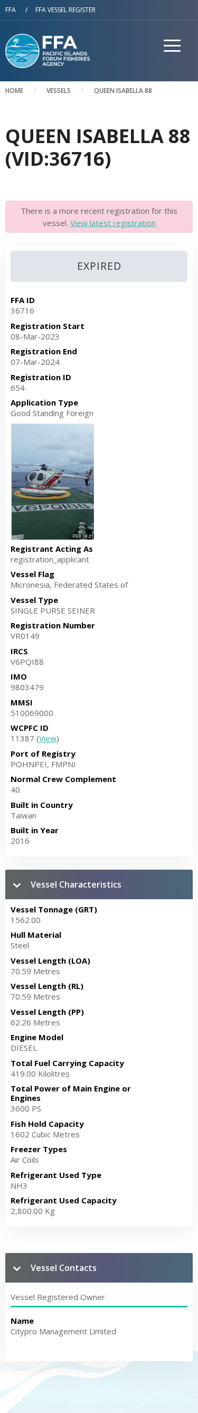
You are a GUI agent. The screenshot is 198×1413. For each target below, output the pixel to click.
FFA (10, 9)
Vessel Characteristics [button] (76, 884)
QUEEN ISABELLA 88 (123, 90)
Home (14, 90)
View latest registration (113, 223)
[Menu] (168, 67)
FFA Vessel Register (65, 9)
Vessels (58, 90)
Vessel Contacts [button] (64, 1268)
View (47, 738)
